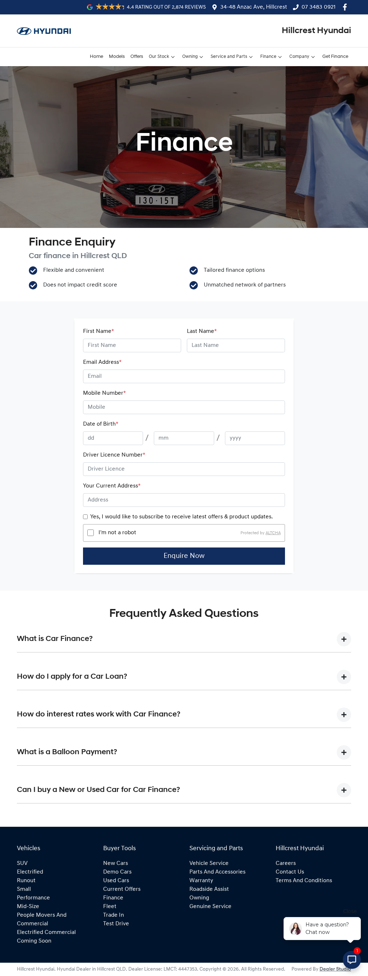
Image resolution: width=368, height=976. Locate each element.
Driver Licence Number (114, 455)
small (24, 889)
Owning (190, 56)
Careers (286, 863)
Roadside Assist (209, 889)
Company (299, 56)
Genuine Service (210, 906)
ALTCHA (273, 533)
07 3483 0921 (319, 7)
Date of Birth (100, 424)
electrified (30, 872)
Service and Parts (229, 56)
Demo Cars (117, 872)
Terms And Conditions (304, 881)
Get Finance (335, 56)
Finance (268, 56)
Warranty (201, 881)
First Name (98, 331)
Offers (136, 56)
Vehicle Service (209, 863)
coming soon (34, 941)
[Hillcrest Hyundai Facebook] (346, 7)
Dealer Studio (335, 969)
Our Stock (159, 56)
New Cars (115, 863)
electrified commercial (46, 932)
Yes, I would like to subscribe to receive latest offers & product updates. (181, 517)
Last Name (202, 331)
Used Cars (116, 881)
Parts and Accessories (217, 872)
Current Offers (122, 889)
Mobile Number (104, 393)
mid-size (28, 906)
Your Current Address (112, 486)
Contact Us (290, 872)
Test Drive (116, 924)
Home (96, 56)
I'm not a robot (117, 533)
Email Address (102, 362)
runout (26, 881)
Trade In (113, 915)
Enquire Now (184, 556)
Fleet (109, 906)
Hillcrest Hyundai (316, 31)
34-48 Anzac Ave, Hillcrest (253, 7)
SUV (22, 863)
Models (117, 56)
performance (33, 898)
